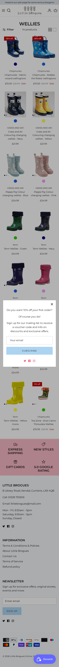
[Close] (51, 304)
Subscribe (29, 350)
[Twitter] (25, 361)
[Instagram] (34, 361)
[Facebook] (29, 361)
